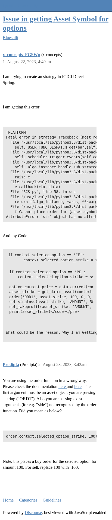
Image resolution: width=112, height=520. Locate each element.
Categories (28, 500)
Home (8, 500)
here (62, 386)
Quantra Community (20, 5)
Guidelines (52, 500)
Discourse (33, 512)
